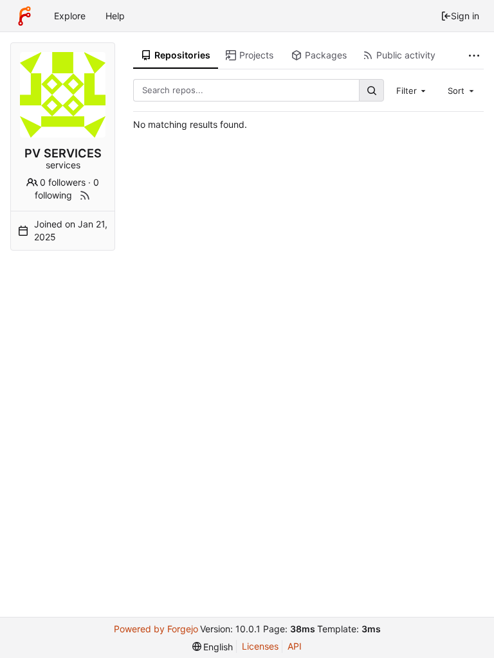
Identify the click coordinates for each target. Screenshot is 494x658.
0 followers (63, 182)
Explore (70, 15)
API (295, 646)
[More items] (474, 55)
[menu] (212, 646)
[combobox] (412, 90)
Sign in (465, 15)
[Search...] (371, 90)
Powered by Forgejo (156, 628)
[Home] (24, 16)
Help (115, 15)
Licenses (260, 646)
